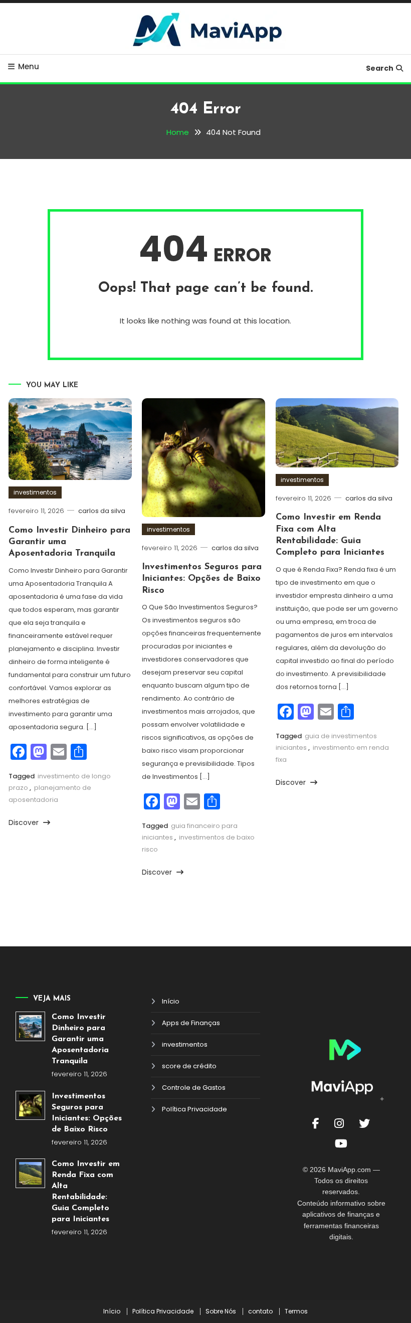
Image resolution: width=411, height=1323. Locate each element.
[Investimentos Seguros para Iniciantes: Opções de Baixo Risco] (30, 1105)
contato (260, 1311)
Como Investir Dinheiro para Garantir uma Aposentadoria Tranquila (80, 1039)
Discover (25, 822)
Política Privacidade (194, 1109)
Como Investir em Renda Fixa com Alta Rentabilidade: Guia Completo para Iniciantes (86, 1191)
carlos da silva (101, 511)
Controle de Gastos (194, 1087)
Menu (28, 66)
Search (379, 68)
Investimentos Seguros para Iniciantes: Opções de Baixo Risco (202, 579)
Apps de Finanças (191, 1023)
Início (170, 1001)
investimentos (35, 492)
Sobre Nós (221, 1311)
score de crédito (189, 1066)
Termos (296, 1311)
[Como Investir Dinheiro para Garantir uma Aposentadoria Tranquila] (30, 1026)
